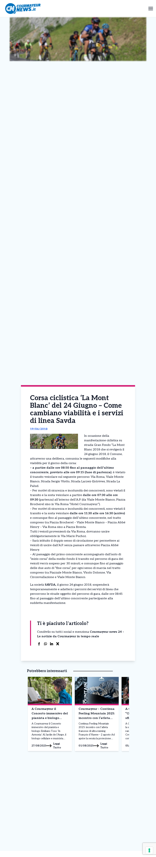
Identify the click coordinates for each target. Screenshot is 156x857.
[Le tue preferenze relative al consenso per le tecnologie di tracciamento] (149, 850)
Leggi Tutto (57, 745)
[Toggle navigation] (150, 8)
